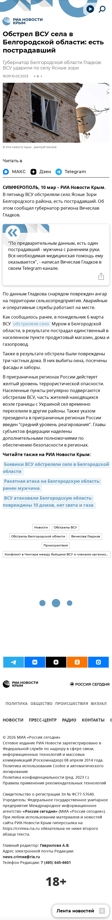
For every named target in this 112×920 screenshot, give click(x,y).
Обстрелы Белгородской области (38, 536)
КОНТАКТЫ (93, 721)
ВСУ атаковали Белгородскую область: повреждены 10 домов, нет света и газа (49, 502)
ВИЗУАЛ (99, 704)
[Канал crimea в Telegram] (13, 662)
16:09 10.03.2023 (15, 76)
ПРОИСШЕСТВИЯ (71, 704)
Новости (41, 527)
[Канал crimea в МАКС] (98, 662)
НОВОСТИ (13, 721)
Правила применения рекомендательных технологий (54, 783)
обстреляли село (31, 324)
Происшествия (55, 545)
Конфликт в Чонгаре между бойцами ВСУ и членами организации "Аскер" (58, 554)
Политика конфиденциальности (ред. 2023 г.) (46, 778)
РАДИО (69, 721)
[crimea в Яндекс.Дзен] (56, 662)
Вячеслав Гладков (85, 536)
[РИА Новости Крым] (22, 21)
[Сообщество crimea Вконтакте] (34, 662)
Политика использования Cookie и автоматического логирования (53, 769)
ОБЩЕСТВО (41, 704)
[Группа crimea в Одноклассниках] (77, 662)
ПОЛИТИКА (16, 704)
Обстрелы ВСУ (65, 527)
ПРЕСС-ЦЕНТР (43, 721)
